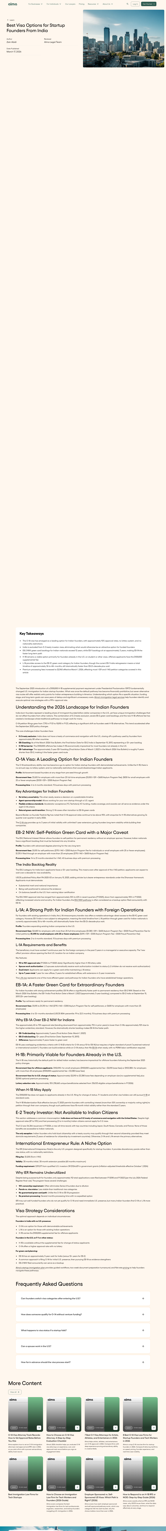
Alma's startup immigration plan (30, 1267)
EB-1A (94, 1047)
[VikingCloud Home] (12, 4)
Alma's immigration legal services (109, 697)
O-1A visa (24, 822)
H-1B (145, 1095)
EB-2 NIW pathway (82, 900)
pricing (126, 1267)
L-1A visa (23, 978)
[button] (35, 4)
